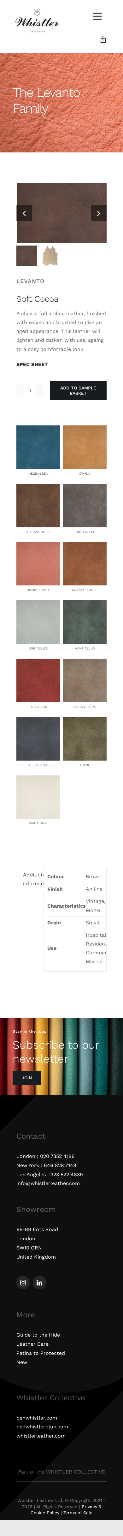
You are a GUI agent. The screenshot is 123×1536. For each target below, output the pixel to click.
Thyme (85, 765)
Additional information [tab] (31, 879)
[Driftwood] (85, 488)
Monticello (85, 648)
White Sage (38, 823)
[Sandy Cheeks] (85, 663)
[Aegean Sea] (38, 430)
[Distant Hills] (38, 488)
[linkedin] (39, 1282)
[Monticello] (85, 605)
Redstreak (38, 707)
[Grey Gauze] (38, 605)
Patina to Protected (40, 1353)
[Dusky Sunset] (38, 546)
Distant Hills (38, 532)
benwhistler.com (36, 1418)
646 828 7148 (60, 1165)
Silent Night (38, 765)
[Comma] (85, 430)
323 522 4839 (66, 1174)
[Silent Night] (38, 721)
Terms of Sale (77, 1512)
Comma (85, 473)
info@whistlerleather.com (48, 1183)
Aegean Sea (38, 473)
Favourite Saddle (84, 590)
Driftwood (85, 532)
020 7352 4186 (57, 1156)
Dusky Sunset (38, 590)
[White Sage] (38, 780)
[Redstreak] (38, 663)
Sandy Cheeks (84, 707)
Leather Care (32, 1344)
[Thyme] (85, 721)
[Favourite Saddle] (85, 546)
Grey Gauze (38, 648)
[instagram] (23, 1282)
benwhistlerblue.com (42, 1427)
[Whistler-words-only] (37, 10)
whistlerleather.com (41, 1436)
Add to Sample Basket (78, 390)
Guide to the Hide (38, 1335)
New (21, 1362)
